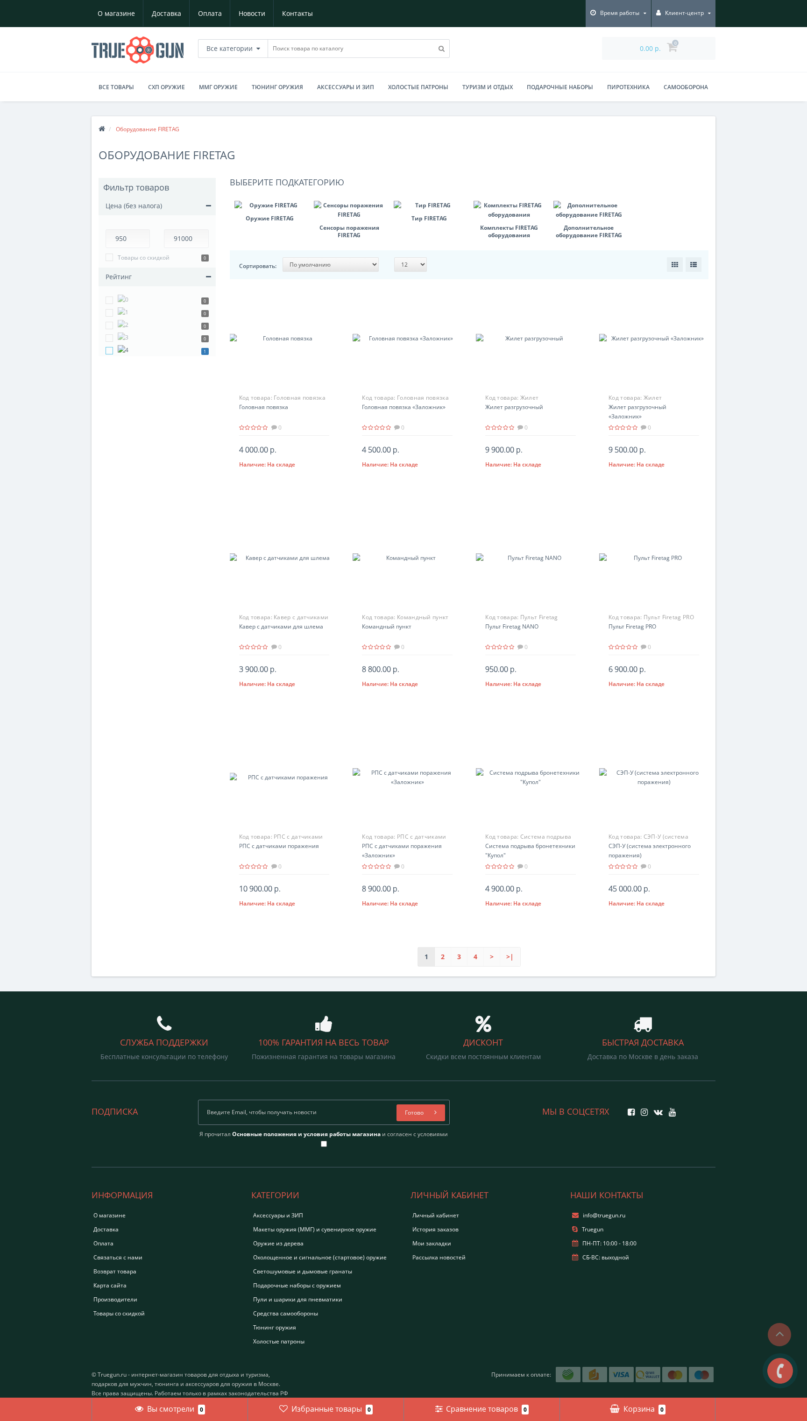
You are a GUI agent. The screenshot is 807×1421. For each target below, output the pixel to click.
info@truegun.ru (604, 1215)
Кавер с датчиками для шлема (281, 626)
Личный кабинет (435, 1215)
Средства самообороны (285, 1313)
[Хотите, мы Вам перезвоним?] (780, 1370)
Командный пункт (386, 626)
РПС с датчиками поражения (279, 846)
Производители (115, 1299)
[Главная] (102, 129)
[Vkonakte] (656, 1109)
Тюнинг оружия (277, 87)
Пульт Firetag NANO (511, 626)
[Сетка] (675, 264)
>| (510, 956)
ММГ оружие (218, 87)
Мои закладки (431, 1243)
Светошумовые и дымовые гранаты (302, 1271)
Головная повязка (263, 407)
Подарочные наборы (560, 87)
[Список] (693, 264)
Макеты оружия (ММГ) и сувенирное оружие (314, 1229)
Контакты (297, 13)
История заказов (435, 1229)
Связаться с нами (117, 1257)
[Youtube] (670, 1109)
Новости (252, 13)
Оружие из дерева (278, 1243)
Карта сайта (110, 1285)
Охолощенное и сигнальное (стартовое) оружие (320, 1257)
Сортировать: (257, 266)
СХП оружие (166, 87)
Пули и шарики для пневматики (297, 1299)
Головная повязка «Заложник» (404, 407)
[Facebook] (629, 1109)
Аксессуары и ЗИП (345, 87)
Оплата (210, 13)
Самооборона (686, 87)
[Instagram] (642, 1109)
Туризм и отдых (487, 87)
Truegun (591, 1229)
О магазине (116, 13)
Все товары (116, 87)
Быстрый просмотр (284, 335)
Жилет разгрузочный (514, 407)
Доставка (166, 13)
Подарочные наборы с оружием (297, 1285)
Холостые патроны (418, 87)
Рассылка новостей (439, 1257)
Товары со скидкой (144, 258)
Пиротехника (628, 87)
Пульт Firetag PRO (632, 626)
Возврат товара (114, 1271)
